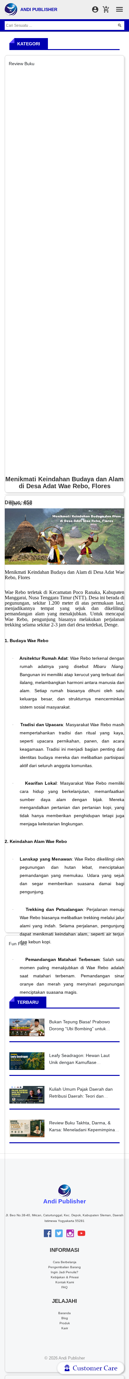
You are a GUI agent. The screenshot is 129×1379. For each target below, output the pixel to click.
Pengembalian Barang (64, 1267)
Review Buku (21, 63)
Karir (64, 1328)
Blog (64, 1318)
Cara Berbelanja (64, 1262)
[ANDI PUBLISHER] (11, 9)
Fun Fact (18, 943)
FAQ (64, 1287)
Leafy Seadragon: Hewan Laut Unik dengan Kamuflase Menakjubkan (79, 1062)
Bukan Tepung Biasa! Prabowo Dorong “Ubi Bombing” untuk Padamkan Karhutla (79, 1028)
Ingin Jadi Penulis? (64, 1272)
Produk (64, 1323)
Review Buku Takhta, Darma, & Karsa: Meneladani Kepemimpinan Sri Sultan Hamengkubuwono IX (83, 1129)
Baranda (64, 1313)
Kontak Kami (64, 1282)
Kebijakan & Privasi (65, 1277)
